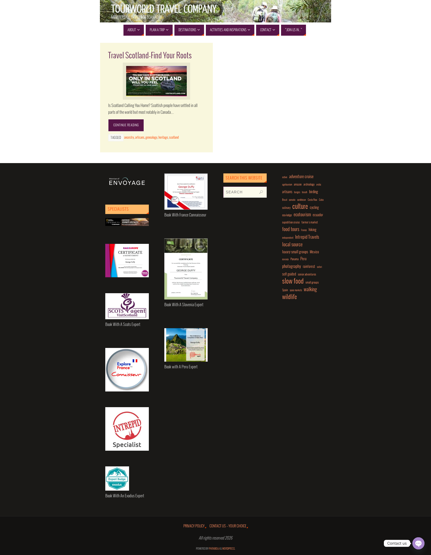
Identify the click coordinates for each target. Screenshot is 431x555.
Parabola (214, 548)
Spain (285, 290)
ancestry (129, 137)
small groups (312, 282)
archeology (308, 184)
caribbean (301, 200)
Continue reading (126, 125)
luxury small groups (295, 252)
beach (304, 192)
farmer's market (309, 222)
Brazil (284, 200)
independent (287, 238)
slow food (293, 281)
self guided (289, 274)
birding (313, 192)
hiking (312, 230)
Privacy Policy (194, 526)
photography (291, 266)
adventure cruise (301, 177)
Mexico (314, 252)
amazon (298, 184)
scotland (174, 137)
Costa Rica (312, 200)
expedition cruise (291, 222)
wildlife (289, 297)
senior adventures (307, 274)
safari (319, 267)
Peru (303, 259)
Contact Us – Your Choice (227, 526)
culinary (286, 208)
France (304, 230)
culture (300, 206)
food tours (290, 229)
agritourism (287, 185)
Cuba (321, 200)
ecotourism (302, 214)
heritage (163, 137)
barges (297, 192)
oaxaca (285, 259)
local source (292, 244)
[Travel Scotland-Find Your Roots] (156, 81)
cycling (314, 208)
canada (292, 200)
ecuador (318, 215)
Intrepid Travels (307, 237)
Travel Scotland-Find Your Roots (150, 56)
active (284, 177)
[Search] (261, 192)
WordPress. (228, 548)
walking (310, 289)
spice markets (296, 290)
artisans (139, 137)
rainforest (309, 267)
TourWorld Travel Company (163, 9)
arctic (318, 185)
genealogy (151, 137)
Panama (294, 259)
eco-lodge (287, 215)
